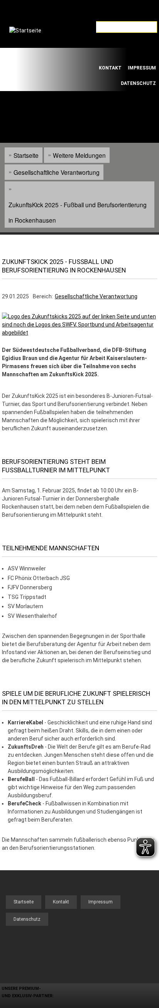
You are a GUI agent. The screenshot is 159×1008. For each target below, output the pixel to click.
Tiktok (126, 54)
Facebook (105, 54)
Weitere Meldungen (79, 155)
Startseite (26, 155)
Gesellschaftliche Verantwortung (57, 172)
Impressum (142, 68)
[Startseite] (34, 54)
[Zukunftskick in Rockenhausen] (79, 333)
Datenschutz (138, 83)
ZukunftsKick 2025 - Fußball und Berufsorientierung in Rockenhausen (77, 212)
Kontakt (110, 68)
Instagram (148, 54)
